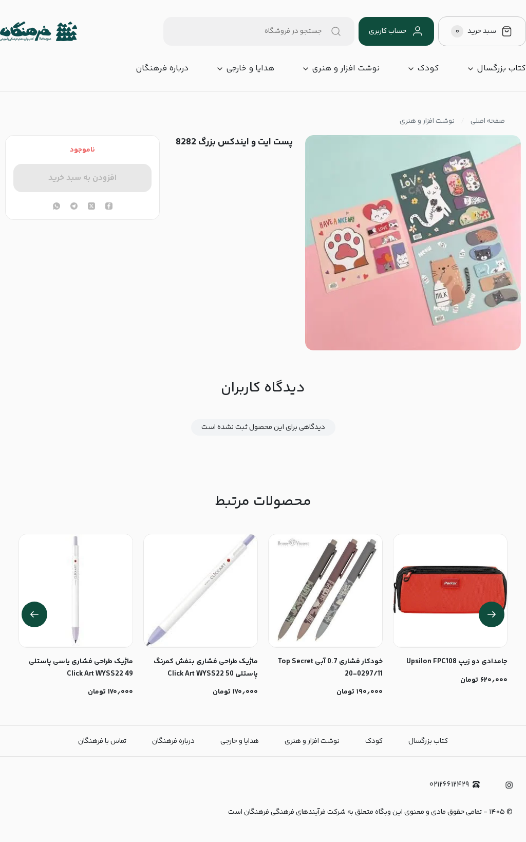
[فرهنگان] (38, 31)
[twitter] (91, 207)
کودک (428, 69)
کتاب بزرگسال (501, 69)
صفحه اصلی (488, 121)
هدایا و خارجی (250, 69)
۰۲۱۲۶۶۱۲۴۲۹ (449, 785)
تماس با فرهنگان (102, 741)
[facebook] (108, 207)
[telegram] (74, 207)
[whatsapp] (56, 207)
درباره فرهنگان (162, 69)
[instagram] (509, 785)
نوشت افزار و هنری (346, 69)
